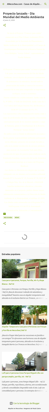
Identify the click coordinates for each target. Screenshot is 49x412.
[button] (4, 25)
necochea (8, 217)
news (17, 217)
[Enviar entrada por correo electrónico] (4, 215)
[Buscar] (45, 4)
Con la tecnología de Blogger (26, 403)
